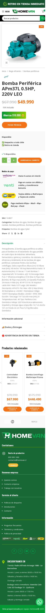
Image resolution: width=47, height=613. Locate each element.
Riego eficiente (15, 71)
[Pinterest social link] (15, 233)
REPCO (34, 421)
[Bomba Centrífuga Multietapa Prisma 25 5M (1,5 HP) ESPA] (35, 363)
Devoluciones (9, 507)
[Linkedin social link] (18, 233)
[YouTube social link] (26, 551)
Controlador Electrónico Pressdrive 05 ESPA (12, 377)
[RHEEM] (13, 421)
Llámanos (13, 465)
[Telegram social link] (21, 233)
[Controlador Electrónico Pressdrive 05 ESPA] (12, 363)
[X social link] (12, 233)
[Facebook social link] (8, 233)
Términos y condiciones (13, 529)
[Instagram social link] (20, 551)
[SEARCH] (42, 18)
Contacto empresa (11, 484)
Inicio (4, 71)
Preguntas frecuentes (12, 525)
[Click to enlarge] (6, 62)
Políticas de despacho (13, 502)
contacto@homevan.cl (17, 460)
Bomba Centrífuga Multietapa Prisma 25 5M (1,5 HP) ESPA (35, 377)
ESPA (12, 380)
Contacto (8, 511)
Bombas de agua (19, 222)
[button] (12, 409)
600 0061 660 (13, 457)
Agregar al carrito (29, 160)
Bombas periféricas (31, 71)
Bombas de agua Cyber (20, 229)
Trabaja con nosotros (13, 488)
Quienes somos (10, 480)
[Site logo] (23, 11)
